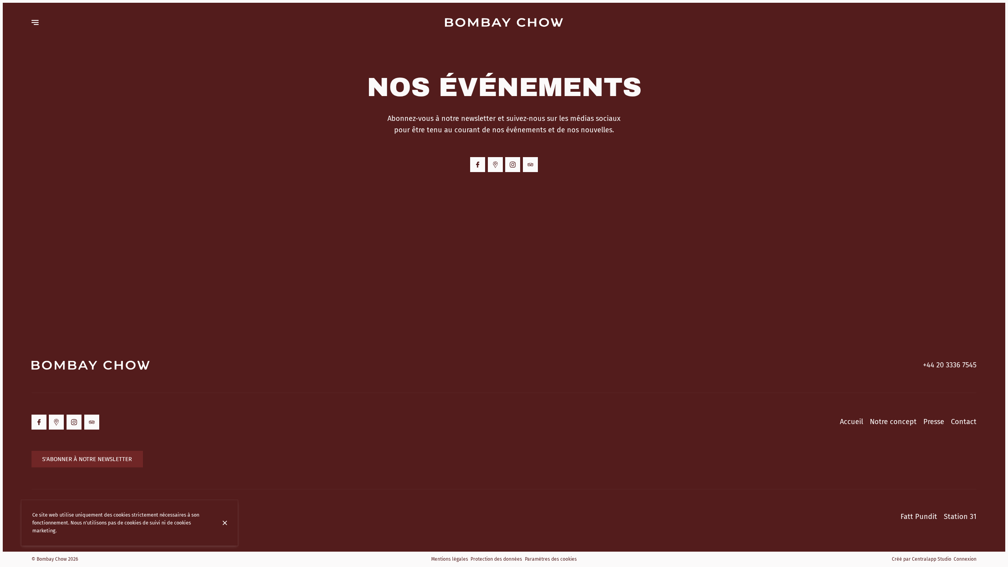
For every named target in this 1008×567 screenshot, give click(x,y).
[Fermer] (225, 523)
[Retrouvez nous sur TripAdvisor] (530, 164)
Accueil (851, 421)
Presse (933, 421)
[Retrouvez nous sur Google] (495, 164)
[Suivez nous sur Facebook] (477, 164)
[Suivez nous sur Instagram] (512, 164)
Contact (963, 421)
